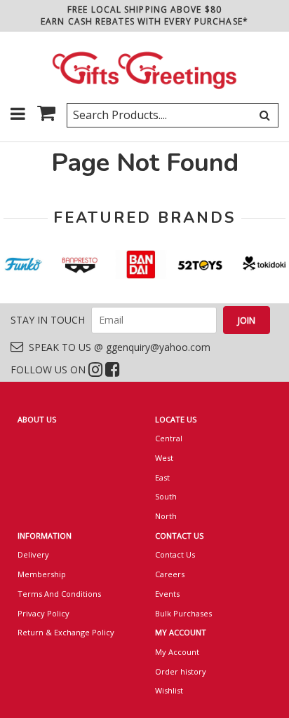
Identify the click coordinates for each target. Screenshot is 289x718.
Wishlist (169, 690)
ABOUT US (37, 419)
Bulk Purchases (183, 613)
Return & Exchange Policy (66, 632)
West (164, 458)
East (162, 477)
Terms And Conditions (59, 593)
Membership (42, 574)
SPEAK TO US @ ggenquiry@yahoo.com (116, 347)
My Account (177, 652)
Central (168, 438)
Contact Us (175, 554)
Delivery (33, 554)
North (166, 516)
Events (167, 593)
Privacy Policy (43, 613)
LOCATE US (175, 419)
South (166, 496)
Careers (169, 574)
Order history (180, 671)
